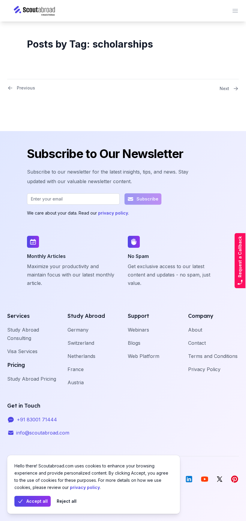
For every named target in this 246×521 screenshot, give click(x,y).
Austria (76, 382)
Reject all (66, 501)
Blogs (134, 343)
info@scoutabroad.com (42, 433)
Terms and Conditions (213, 356)
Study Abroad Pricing (31, 379)
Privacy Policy (204, 369)
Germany (78, 330)
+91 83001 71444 (37, 420)
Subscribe (147, 198)
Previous (26, 87)
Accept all (37, 501)
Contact (197, 343)
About (195, 330)
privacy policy (85, 487)
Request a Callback (239, 256)
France (76, 369)
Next (224, 88)
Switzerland (81, 343)
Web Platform (143, 356)
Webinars (138, 330)
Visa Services (22, 351)
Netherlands (81, 356)
